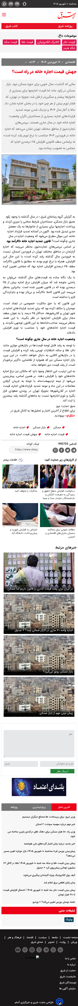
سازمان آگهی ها (67, 989)
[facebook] (61, 450)
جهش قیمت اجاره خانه (24, 434)
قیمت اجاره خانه (55, 434)
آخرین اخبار (64, 807)
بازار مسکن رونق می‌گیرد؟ (58, 671)
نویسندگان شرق (67, 983)
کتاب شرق (12, 26)
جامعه (55, 937)
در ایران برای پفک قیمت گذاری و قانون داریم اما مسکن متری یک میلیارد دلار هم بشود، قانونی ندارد (40, 589)
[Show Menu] (4, 13)
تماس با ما (70, 959)
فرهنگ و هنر (14, 937)
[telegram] (74, 450)
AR (11, 4)
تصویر (51, 942)
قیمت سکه (10, 42)
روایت (63, 942)
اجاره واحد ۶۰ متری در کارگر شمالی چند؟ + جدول (44, 630)
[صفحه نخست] (23, 4)
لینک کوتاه (33, 444)
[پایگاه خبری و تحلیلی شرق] (67, 15)
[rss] (60, 950)
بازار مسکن (40, 427)
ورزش (74, 942)
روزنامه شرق (65, 26)
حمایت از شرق (68, 971)
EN (17, 4)
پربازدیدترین (39, 807)
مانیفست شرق (68, 977)
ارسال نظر (62, 771)
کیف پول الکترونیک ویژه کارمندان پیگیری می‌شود (49, 875)
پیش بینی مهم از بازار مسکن (56, 713)
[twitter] (67, 450)
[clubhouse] (25, 950)
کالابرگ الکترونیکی (48, 42)
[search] (4, 4)
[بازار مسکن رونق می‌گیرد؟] (39, 655)
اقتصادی (69, 62)
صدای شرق (37, 942)
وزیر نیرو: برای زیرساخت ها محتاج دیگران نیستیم (48, 817)
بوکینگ (69, 919)
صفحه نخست (70, 937)
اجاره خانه (19, 427)
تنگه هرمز (69, 48)
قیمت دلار (69, 42)
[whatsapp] (55, 450)
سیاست (42, 937)
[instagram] (53, 950)
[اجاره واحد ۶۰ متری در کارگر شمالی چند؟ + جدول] (39, 614)
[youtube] (18, 950)
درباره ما (71, 965)
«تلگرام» (69, 415)
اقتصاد (30, 937)
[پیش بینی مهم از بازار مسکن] (39, 697)
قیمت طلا (27, 42)
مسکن (57, 427)
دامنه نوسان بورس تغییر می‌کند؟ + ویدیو (54, 902)
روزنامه (14, 807)
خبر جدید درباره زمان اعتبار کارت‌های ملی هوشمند (49, 844)
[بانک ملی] (39, 795)
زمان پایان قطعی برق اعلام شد (59, 883)
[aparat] (32, 950)
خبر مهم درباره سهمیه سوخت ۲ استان (55, 824)
